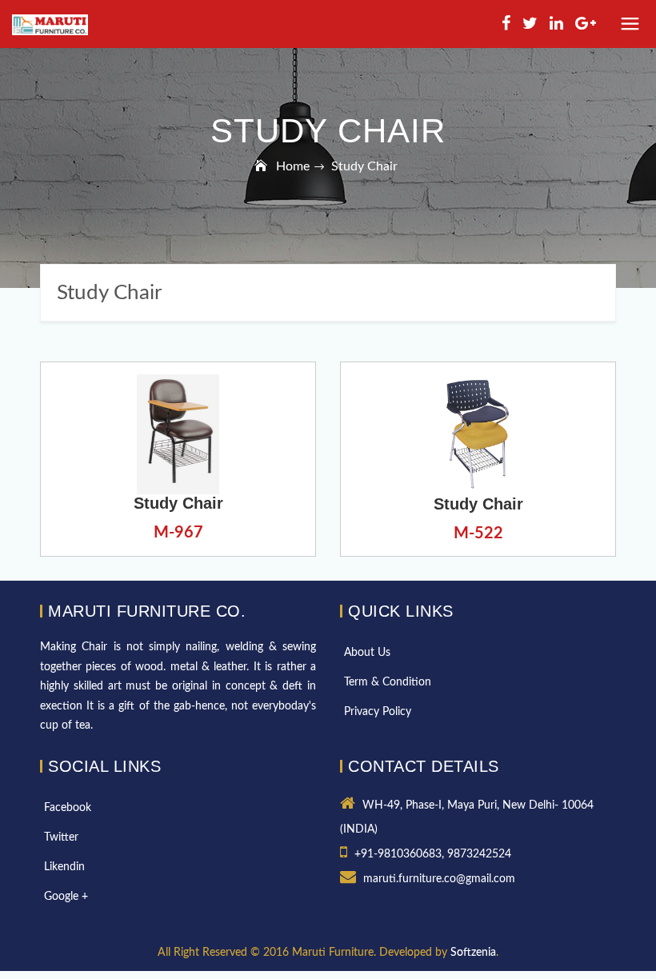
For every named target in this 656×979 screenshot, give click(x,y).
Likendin (64, 867)
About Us (367, 652)
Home (293, 166)
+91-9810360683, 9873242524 (432, 854)
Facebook (67, 807)
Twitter (61, 837)
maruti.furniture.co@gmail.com (439, 879)
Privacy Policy (377, 711)
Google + (66, 896)
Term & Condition (387, 682)
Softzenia (473, 952)
